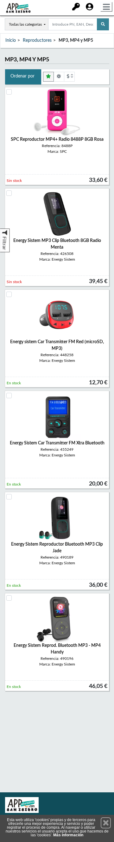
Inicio (10, 40)
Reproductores (37, 40)
